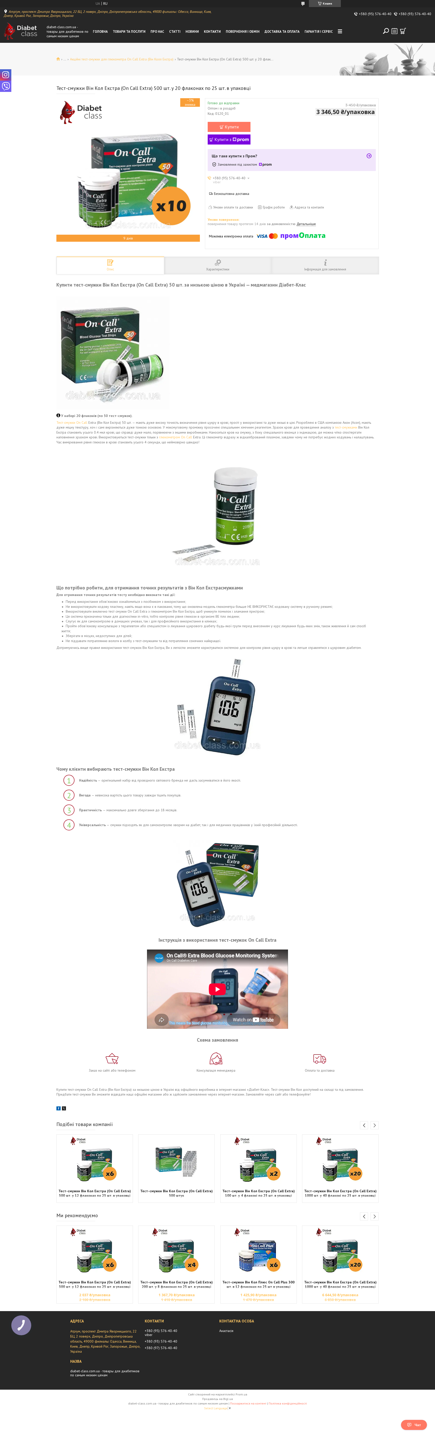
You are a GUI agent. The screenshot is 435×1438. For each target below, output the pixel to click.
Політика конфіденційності (288, 1403)
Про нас (157, 31)
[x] (64, 1109)
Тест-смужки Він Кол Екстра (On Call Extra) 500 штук (176, 1193)
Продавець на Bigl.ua (217, 1399)
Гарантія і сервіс (319, 31)
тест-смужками (346, 427)
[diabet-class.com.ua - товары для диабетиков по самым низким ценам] (24, 31)
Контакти (212, 31)
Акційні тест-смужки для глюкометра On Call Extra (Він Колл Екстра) (121, 59)
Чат (418, 1425)
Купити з (222, 139)
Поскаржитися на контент (248, 1403)
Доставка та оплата (282, 31)
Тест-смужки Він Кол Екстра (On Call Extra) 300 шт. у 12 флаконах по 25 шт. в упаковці (94, 1193)
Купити (232, 127)
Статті (174, 31)
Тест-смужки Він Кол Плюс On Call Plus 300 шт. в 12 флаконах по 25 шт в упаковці (258, 1284)
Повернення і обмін (243, 31)
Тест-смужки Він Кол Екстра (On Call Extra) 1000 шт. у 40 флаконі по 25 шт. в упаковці (340, 1193)
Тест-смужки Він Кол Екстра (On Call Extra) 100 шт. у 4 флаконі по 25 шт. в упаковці (258, 1193)
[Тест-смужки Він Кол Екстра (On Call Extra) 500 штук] (176, 1161)
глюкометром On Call (175, 437)
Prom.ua (241, 1394)
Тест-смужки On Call (71, 422)
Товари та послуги (129, 31)
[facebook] (58, 1109)
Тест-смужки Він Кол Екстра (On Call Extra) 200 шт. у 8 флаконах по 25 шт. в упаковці (176, 1284)
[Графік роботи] (394, 31)
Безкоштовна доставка (231, 193)
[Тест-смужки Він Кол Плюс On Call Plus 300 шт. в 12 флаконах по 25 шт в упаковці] (258, 1252)
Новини (192, 31)
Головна (100, 31)
